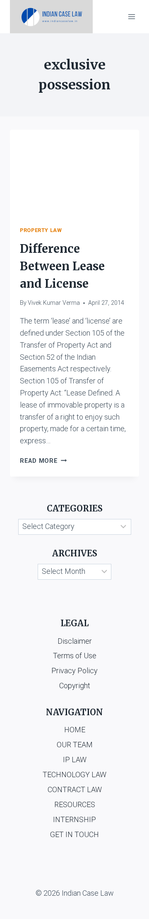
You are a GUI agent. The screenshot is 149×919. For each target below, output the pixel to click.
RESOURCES (74, 804)
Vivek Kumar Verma (54, 302)
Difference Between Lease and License (62, 266)
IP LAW (75, 759)
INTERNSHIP (74, 819)
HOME (74, 729)
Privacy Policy (74, 670)
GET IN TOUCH (74, 834)
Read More (43, 460)
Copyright (74, 685)
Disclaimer (75, 641)
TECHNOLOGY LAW (74, 774)
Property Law (41, 230)
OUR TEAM (75, 744)
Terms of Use (74, 655)
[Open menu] (131, 16)
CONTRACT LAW (75, 789)
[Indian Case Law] (51, 16)
